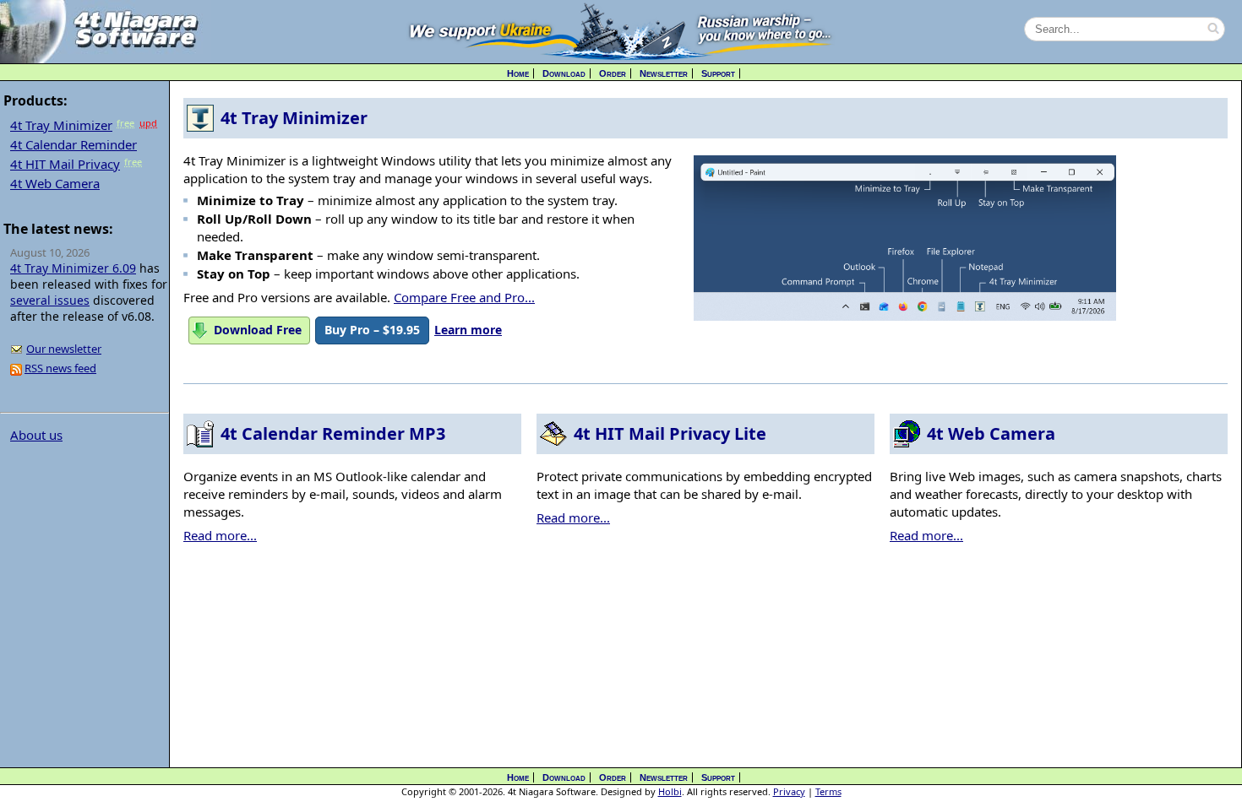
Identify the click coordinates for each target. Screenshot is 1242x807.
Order (612, 73)
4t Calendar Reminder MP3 (333, 433)
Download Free (258, 330)
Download (564, 73)
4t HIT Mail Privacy (65, 163)
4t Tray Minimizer (61, 124)
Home (518, 73)
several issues (50, 300)
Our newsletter (63, 348)
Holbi (670, 791)
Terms (828, 791)
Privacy (789, 791)
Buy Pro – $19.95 (372, 330)
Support (718, 73)
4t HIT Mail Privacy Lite (670, 433)
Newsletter (664, 73)
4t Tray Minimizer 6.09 (73, 268)
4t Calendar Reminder (73, 144)
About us (36, 434)
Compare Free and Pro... (464, 297)
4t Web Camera (55, 183)
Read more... (220, 535)
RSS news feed (60, 368)
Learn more (468, 330)
